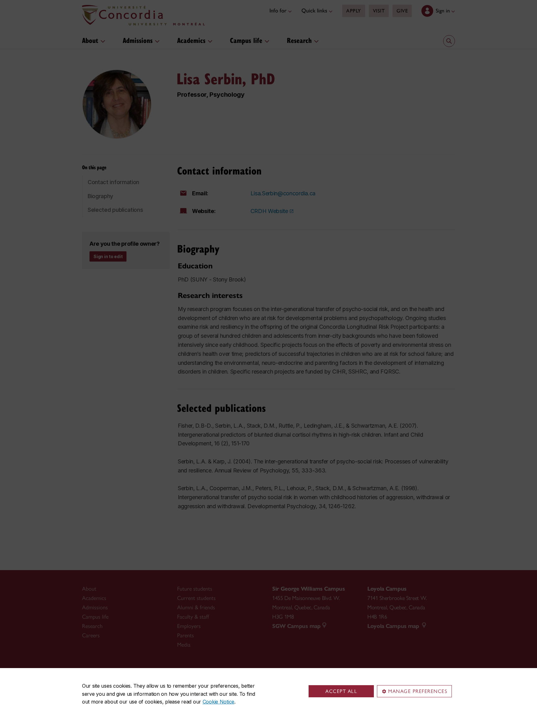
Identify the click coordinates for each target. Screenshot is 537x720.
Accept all (341, 691)
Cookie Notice (218, 702)
